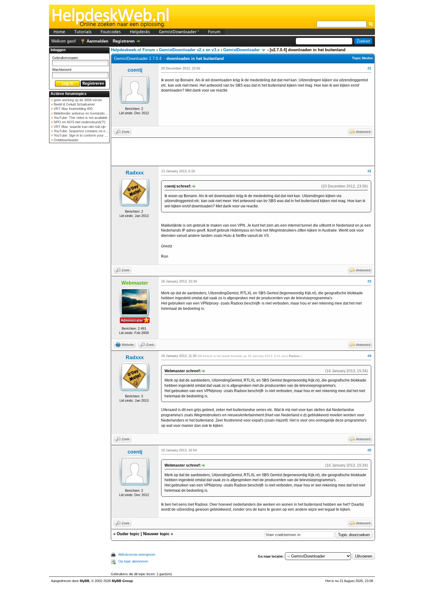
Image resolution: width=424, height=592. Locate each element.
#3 (369, 281)
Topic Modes (362, 58)
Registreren (124, 41)
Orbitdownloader (66, 140)
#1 (369, 68)
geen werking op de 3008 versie (77, 100)
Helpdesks (140, 31)
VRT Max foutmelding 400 (72, 109)
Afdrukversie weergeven (136, 554)
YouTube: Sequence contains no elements (85, 131)
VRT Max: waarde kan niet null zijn (79, 127)
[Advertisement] (79, 243)
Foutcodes (111, 31)
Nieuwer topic (156, 533)
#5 (369, 450)
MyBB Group (122, 581)
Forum (214, 31)
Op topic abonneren (133, 561)
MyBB (84, 581)
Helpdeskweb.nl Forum (133, 49)
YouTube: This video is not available (80, 118)
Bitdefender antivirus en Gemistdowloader (84, 113)
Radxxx (135, 172)
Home (59, 31)
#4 (369, 356)
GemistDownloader (179, 31)
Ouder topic (128, 533)
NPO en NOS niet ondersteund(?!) (79, 122)
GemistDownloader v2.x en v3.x (189, 49)
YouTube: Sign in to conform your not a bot (85, 135)
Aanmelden (97, 41)
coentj (135, 70)
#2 (369, 171)
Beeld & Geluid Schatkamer (74, 104)
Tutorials (83, 31)
